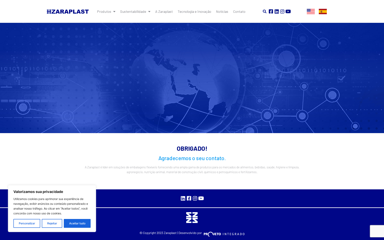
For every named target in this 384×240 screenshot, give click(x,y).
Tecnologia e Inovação (194, 11)
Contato (239, 11)
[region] (52, 208)
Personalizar (27, 223)
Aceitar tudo (77, 223)
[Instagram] (282, 11)
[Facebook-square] (271, 11)
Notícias (222, 11)
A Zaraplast (164, 11)
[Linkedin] (277, 11)
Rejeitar (52, 223)
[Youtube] (288, 11)
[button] (264, 11)
